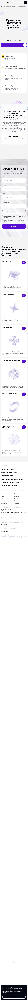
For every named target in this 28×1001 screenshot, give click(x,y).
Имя (4, 176)
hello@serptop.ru (19, 173)
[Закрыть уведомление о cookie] (25, 987)
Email (4, 193)
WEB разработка (9, 294)
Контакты (3, 501)
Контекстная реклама (11, 360)
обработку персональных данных (14, 216)
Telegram (16, 494)
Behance (16, 496)
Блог (2, 498)
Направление (6, 202)
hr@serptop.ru (4, 531)
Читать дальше (13, 136)
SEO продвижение (10, 393)
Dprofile (16, 498)
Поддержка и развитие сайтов (10, 427)
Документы (4, 503)
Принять (14, 997)
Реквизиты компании (6, 515)
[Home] (1, 6)
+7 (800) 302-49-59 (6, 510)
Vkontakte (17, 501)
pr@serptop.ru (4, 524)
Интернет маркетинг (7, 6)
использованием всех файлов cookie (11, 991)
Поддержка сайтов (10, 485)
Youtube (16, 503)
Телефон (5, 185)
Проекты (3, 494)
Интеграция (7, 327)
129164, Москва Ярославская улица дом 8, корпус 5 (14, 512)
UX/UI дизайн (7, 261)
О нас (2, 496)
